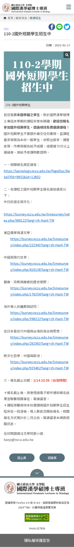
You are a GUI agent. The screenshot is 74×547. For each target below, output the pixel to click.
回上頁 (21, 458)
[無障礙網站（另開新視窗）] (37, 519)
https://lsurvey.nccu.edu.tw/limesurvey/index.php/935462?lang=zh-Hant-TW (39, 364)
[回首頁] (26, 8)
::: (5, 28)
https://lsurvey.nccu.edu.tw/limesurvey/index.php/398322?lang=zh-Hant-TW (39, 315)
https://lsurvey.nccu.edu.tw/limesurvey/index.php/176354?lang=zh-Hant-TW (39, 291)
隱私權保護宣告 (37, 540)
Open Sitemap (37, 473)
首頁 (10, 18)
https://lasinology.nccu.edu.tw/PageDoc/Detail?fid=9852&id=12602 (37, 173)
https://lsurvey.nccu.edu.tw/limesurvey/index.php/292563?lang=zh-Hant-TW (39, 340)
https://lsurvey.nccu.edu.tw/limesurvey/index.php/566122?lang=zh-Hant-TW (37, 217)
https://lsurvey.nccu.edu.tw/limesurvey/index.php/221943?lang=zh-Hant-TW (39, 241)
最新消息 (21, 18)
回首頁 (52, 458)
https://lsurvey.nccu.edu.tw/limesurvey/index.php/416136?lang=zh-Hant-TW (39, 266)
